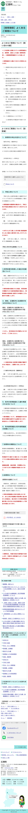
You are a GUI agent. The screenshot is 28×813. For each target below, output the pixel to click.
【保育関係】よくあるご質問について (14, 614)
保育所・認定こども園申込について (14, 618)
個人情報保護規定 (22, 755)
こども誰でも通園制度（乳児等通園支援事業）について (14, 594)
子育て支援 (6, 643)
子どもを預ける (15, 708)
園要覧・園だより (8, 584)
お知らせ (5, 640)
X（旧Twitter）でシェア (14, 732)
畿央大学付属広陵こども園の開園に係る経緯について (14, 626)
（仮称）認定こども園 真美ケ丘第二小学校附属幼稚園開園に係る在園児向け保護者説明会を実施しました (14, 604)
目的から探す (4, 708)
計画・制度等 (7, 657)
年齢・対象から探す (6, 713)
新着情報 (9, 718)
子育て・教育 (10, 17)
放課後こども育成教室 (10, 654)
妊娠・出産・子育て (6, 19)
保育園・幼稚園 (8, 648)
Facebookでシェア (12, 728)
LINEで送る (10, 737)
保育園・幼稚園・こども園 (8, 22)
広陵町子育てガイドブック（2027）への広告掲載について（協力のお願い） (14, 588)
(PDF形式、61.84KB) (13, 517)
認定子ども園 (7, 651)
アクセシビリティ (17, 752)
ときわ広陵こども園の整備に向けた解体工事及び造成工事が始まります (14, 622)
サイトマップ (5, 752)
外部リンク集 (5, 757)
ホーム (2, 17)
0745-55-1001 (9, 767)
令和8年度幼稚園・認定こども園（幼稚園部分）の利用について (14, 599)
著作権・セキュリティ (8, 755)
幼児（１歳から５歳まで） (8, 715)
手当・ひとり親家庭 (9, 645)
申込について (10, 184)
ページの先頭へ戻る (20, 747)
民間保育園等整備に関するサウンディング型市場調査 (14, 610)
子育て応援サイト (12, 706)
